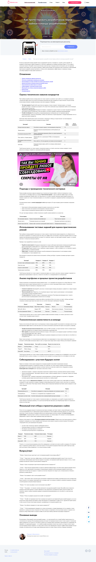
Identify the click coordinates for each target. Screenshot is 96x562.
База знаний (46, 551)
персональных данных (63, 51)
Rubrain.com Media (48, 11)
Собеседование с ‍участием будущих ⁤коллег (32, 86)
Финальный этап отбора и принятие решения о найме (34, 88)
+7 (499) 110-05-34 (14, 550)
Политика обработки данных (51, 555)
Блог (64, 2)
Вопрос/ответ (25, 89)
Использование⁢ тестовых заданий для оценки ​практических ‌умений (37, 81)
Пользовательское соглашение (51, 553)
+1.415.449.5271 (13, 552)
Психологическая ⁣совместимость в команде (32, 84)
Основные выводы (26, 91)
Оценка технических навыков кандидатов (31, 78)
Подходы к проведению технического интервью (33, 80)
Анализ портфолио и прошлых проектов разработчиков (35, 83)
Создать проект (74, 2)
